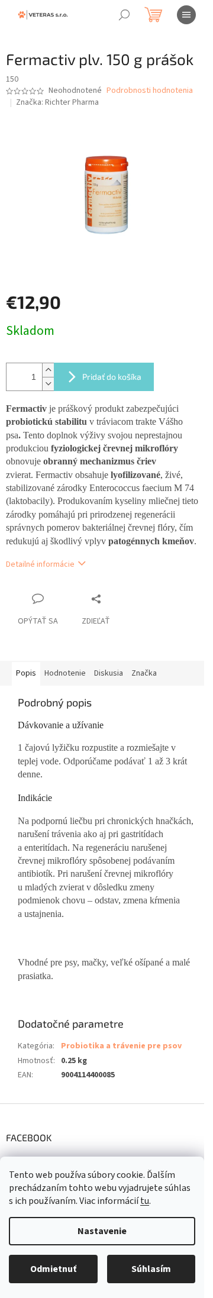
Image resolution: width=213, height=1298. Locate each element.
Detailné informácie (40, 564)
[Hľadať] (124, 15)
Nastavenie (102, 1231)
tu (144, 1200)
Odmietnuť (53, 1269)
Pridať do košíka (111, 377)
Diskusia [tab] (108, 673)
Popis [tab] (26, 673)
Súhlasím (151, 1269)
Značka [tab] (144, 673)
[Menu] (186, 15)
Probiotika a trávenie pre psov (121, 1046)
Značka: (57, 102)
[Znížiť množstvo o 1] (48, 383)
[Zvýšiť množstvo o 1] (48, 370)
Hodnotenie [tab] (65, 673)
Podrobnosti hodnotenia (149, 90)
